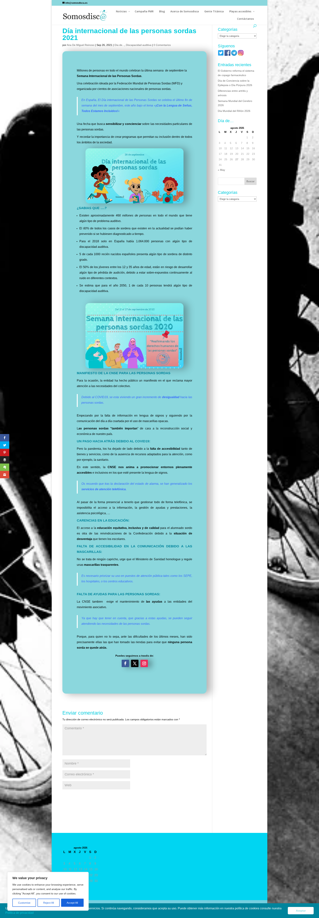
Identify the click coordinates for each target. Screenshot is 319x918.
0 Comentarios (162, 44)
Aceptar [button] (301, 910)
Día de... (119, 44)
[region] (48, 891)
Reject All (48, 902)
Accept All (72, 902)
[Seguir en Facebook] (125, 663)
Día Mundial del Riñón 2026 (234, 110)
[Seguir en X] (134, 663)
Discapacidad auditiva (138, 44)
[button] (34, 913)
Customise (24, 902)
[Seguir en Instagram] (144, 663)
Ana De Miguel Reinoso (80, 44)
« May (221, 169)
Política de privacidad (19, 912)
